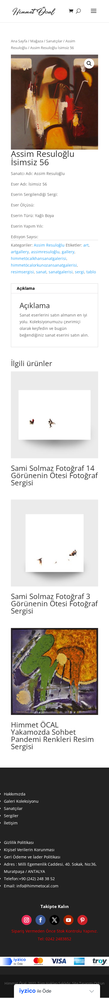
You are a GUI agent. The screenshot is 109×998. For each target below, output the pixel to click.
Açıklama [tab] (26, 288)
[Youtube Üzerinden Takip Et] (68, 920)
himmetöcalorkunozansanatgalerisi (44, 265)
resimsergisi (22, 271)
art (86, 245)
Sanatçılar (54, 40)
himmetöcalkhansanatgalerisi (38, 258)
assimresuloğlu (45, 251)
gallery (68, 251)
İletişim (11, 823)
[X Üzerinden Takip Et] (54, 920)
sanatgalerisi (61, 271)
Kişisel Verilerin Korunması (29, 849)
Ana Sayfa (19, 40)
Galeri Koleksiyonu (21, 801)
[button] (89, 64)
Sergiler (11, 815)
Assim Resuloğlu (49, 245)
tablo (91, 271)
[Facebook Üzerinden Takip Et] (40, 920)
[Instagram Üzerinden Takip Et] (27, 920)
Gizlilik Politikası (19, 842)
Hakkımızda (14, 794)
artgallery (20, 251)
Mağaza (36, 40)
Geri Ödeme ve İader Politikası (32, 857)
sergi (79, 271)
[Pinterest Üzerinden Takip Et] (82, 920)
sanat (41, 271)
